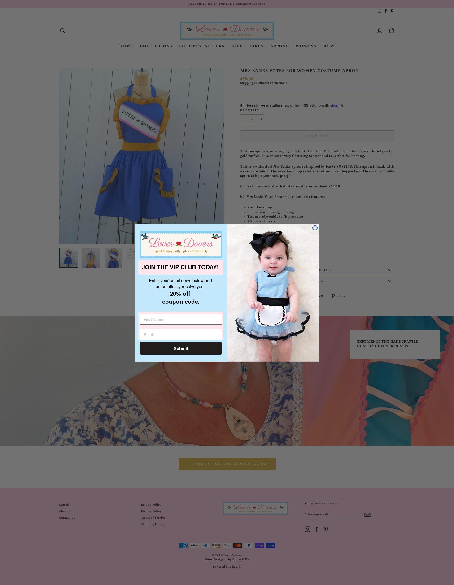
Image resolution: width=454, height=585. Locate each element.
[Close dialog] (315, 227)
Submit (181, 348)
